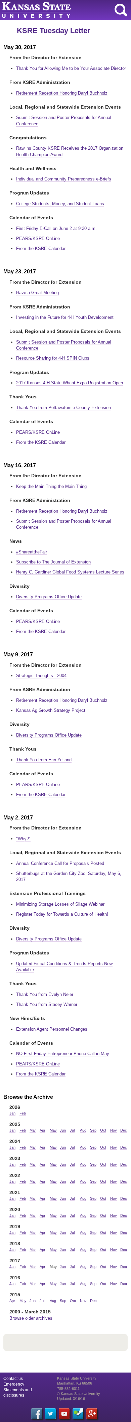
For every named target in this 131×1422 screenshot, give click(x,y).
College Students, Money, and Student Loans (60, 203)
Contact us (13, 1378)
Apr (42, 1130)
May (53, 1130)
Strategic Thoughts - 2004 (41, 675)
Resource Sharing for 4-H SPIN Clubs (52, 358)
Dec (123, 1130)
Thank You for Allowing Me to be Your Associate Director (71, 68)
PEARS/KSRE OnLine (38, 238)
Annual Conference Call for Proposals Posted (60, 863)
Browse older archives (30, 1318)
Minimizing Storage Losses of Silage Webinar (60, 904)
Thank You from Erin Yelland (44, 759)
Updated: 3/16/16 (71, 1399)
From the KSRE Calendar (41, 248)
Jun (63, 1130)
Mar (33, 1130)
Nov (113, 1130)
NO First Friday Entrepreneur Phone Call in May (62, 1053)
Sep (93, 1130)
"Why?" (23, 838)
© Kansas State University (78, 1394)
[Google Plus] (91, 1413)
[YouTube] (64, 1413)
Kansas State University (61, 10)
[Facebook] (36, 1413)
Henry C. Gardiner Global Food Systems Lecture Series (70, 571)
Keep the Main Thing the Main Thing (51, 486)
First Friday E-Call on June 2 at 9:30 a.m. (56, 228)
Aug (83, 1130)
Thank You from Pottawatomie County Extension (63, 407)
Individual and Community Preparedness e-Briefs (63, 178)
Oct (103, 1130)
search (121, 10)
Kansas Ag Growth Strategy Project (50, 710)
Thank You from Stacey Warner (46, 1004)
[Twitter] (50, 1413)
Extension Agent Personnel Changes (51, 1029)
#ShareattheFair (31, 551)
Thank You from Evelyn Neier (44, 994)
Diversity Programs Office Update (49, 596)
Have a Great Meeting (37, 292)
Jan (12, 1113)
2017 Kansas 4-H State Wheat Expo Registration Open (69, 382)
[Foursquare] (78, 1413)
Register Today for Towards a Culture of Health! (62, 914)
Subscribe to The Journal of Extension (53, 561)
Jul (72, 1130)
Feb (22, 1113)
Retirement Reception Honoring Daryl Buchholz (61, 93)
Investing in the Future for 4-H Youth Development (65, 317)
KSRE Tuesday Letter (53, 30)
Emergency (13, 1384)
